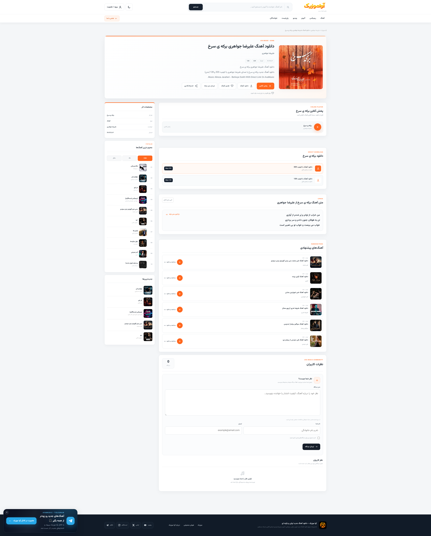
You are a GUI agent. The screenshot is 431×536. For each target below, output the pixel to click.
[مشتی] (316, 293)
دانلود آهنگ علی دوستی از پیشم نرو (295, 340)
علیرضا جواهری (315, 30)
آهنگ (322, 18)
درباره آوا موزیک (174, 525)
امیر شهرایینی (304, 297)
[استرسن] (316, 325)
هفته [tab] (145, 158)
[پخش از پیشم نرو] (180, 341)
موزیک (200, 525)
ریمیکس (313, 18)
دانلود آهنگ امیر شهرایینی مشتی (296, 292)
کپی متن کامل (168, 200)
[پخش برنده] (180, 278)
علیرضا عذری (304, 313)
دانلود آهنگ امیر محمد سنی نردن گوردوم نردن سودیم (289, 261)
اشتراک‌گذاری (188, 86)
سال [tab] (114, 158)
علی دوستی (305, 344)
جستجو (195, 7)
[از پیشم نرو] (316, 341)
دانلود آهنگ (244, 86)
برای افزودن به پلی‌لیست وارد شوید (261, 93)
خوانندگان (273, 18)
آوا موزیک (324, 30)
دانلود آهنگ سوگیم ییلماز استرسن (296, 324)
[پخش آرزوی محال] (180, 309)
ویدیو (295, 18)
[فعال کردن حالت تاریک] (129, 7)
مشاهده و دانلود (171, 262)
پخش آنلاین (263, 86)
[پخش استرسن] (180, 325)
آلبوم (303, 18)
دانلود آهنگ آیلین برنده (300, 276)
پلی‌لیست (285, 18)
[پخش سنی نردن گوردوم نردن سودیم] (180, 262)
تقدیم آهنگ (225, 86)
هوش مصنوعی (189, 525)
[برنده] (316, 278)
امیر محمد (305, 265)
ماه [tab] (130, 158)
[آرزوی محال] (316, 309)
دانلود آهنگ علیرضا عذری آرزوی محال (295, 308)
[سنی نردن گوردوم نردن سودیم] (316, 262)
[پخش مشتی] (180, 294)
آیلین (306, 281)
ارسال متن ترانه (209, 86)
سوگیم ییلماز (304, 328)
